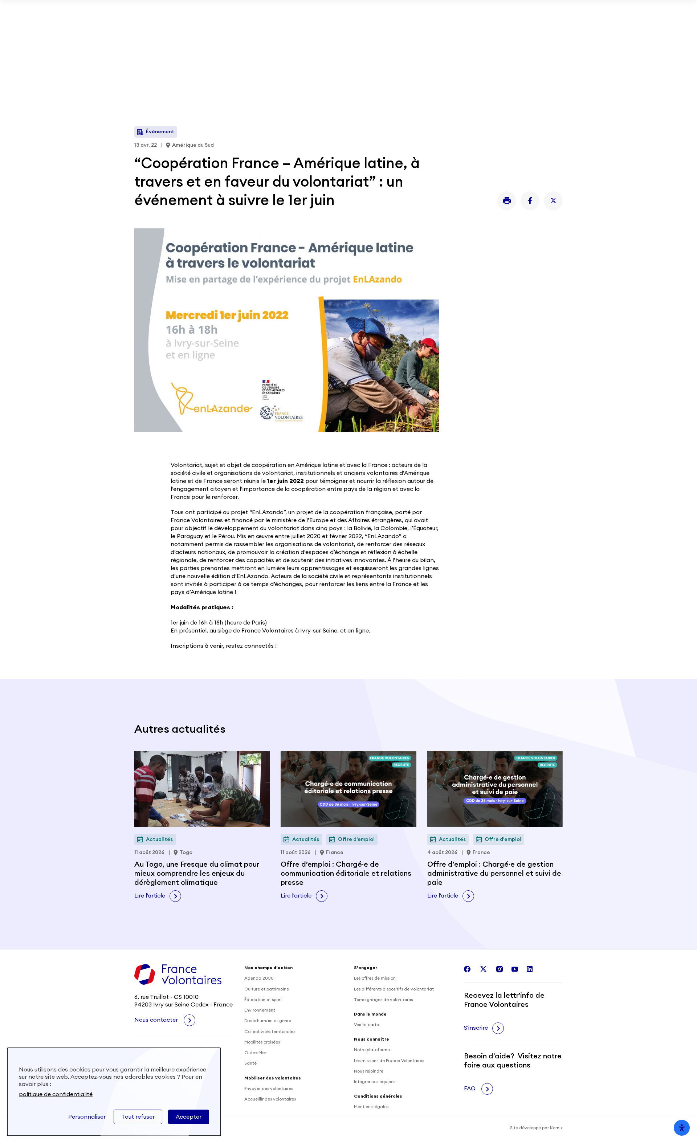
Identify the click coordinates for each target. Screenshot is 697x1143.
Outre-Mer (255, 1052)
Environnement (259, 1010)
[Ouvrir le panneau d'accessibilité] (682, 1128)
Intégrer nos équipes (374, 1081)
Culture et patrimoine (266, 989)
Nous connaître (353, 87)
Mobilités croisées (262, 1042)
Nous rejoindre (368, 1071)
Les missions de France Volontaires (389, 1060)
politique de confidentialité (56, 1094)
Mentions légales (371, 1107)
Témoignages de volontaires (383, 999)
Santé (250, 1063)
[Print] (506, 200)
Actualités (370, 38)
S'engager (154, 87)
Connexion (544, 38)
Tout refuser (138, 1117)
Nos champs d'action (280, 87)
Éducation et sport (263, 999)
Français (537, 87)
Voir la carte (366, 1024)
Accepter (188, 1117)
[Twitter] (553, 200)
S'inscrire (476, 1028)
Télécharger (498, 11)
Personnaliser (87, 1117)
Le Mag (408, 87)
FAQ (470, 1088)
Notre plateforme (372, 1050)
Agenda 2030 (259, 978)
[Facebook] (530, 200)
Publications (409, 38)
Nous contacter (156, 1020)
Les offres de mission (375, 978)
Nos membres (461, 38)
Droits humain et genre (267, 1020)
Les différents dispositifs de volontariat (394, 989)
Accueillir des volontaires (270, 1099)
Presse (501, 38)
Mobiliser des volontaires (306, 38)
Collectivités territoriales (269, 1031)
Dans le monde (209, 87)
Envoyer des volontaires (268, 1088)
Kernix (556, 1128)
